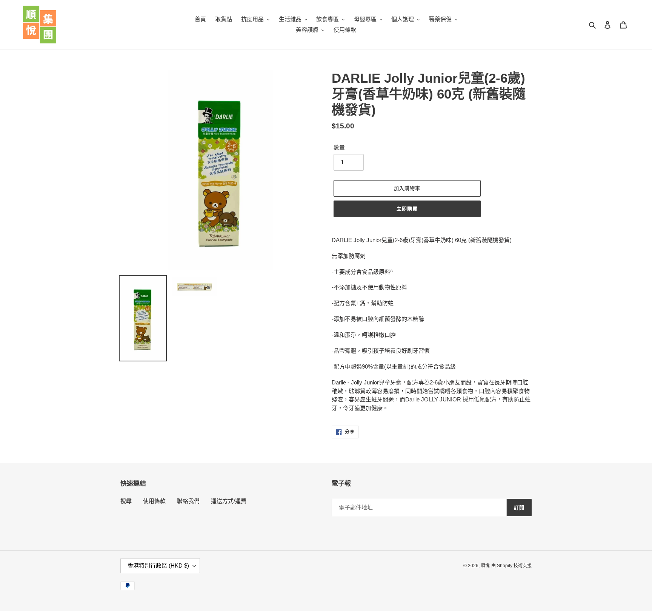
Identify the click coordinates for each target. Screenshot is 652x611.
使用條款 (154, 501)
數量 (339, 147)
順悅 (485, 565)
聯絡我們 (188, 501)
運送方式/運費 (228, 501)
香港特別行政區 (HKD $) (158, 565)
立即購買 (407, 208)
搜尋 (126, 501)
